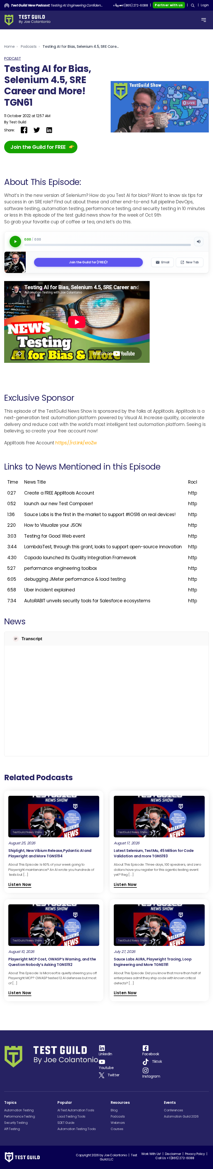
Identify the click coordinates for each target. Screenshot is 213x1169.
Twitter (113, 1075)
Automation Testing (19, 1110)
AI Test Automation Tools (75, 1110)
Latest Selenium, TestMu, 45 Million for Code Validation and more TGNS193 (154, 853)
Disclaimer (173, 1154)
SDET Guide (65, 1122)
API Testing (12, 1129)
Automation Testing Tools (76, 1129)
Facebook (150, 1054)
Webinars (118, 1122)
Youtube (106, 1067)
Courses (117, 1129)
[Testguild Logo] (29, 20)
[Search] (193, 5)
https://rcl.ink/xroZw (76, 443)
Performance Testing (19, 1116)
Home (9, 46)
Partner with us (169, 5)
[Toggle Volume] (198, 241)
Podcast (12, 58)
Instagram (151, 1076)
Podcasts (29, 46)
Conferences (173, 1110)
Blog (114, 1110)
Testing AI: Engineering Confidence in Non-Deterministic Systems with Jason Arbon (57, 5)
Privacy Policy (195, 1154)
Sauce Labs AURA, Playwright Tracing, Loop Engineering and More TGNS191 (153, 962)
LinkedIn (105, 1054)
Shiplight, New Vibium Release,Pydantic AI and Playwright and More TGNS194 (49, 853)
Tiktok (157, 1061)
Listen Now (19, 884)
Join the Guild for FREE (38, 147)
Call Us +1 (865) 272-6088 (174, 1158)
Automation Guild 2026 (181, 1116)
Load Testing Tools (71, 1116)
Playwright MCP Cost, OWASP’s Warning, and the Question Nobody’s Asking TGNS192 (52, 962)
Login (205, 5)
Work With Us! (151, 1154)
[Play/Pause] (15, 241)
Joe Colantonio (115, 1155)
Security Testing (16, 1122)
